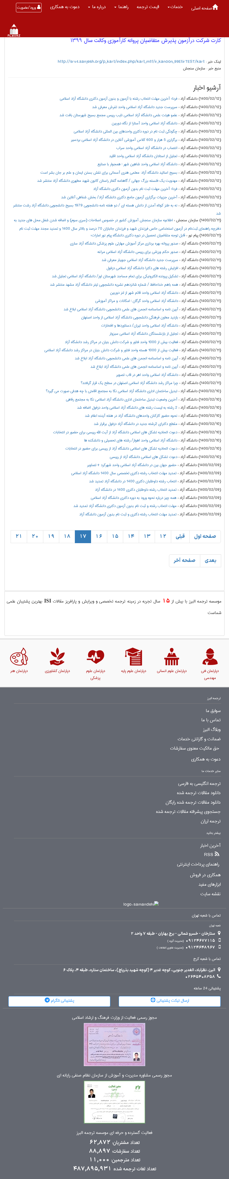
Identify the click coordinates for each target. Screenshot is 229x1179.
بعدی (210, 560)
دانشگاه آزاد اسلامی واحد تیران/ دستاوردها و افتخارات (139, 325)
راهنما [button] (122, 7)
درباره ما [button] (98, 7)
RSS (208, 855)
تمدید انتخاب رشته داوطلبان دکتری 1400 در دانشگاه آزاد (135, 489)
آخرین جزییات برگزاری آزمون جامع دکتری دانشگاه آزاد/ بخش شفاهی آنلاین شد (119, 197)
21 (18, 536)
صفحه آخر (184, 560)
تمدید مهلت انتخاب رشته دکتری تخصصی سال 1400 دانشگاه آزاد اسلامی (123, 473)
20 (35, 536)
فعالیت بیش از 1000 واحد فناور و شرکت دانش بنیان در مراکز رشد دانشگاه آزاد (121, 342)
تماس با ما (211, 720)
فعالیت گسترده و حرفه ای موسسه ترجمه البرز (114, 1133)
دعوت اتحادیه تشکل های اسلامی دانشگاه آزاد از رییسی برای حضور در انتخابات (121, 448)
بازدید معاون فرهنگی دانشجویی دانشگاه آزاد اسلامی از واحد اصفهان (129, 317)
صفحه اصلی (201, 8)
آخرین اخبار (210, 846)
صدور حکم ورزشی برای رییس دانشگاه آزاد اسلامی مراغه (137, 251)
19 (51, 536)
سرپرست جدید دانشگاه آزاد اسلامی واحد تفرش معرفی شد (134, 107)
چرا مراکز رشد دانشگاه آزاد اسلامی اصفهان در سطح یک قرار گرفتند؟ (129, 383)
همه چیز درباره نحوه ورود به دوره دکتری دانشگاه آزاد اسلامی (133, 497)
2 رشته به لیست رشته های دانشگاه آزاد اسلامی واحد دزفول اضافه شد (127, 407)
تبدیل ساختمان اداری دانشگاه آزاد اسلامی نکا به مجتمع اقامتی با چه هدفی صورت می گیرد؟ (111, 391)
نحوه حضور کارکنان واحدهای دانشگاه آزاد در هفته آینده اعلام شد (131, 415)
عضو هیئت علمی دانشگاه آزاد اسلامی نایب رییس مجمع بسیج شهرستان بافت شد (118, 115)
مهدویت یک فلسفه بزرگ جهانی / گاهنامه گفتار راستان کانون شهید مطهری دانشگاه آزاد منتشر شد (107, 180)
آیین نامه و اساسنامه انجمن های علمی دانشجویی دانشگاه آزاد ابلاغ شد (126, 358)
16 (99, 536)
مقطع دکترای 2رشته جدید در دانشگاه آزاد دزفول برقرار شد (135, 423)
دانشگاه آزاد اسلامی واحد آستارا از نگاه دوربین (144, 123)
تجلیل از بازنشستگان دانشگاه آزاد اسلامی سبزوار (143, 333)
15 (115, 536)
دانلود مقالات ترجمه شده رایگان (193, 802)
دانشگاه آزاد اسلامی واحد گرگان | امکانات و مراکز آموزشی (136, 300)
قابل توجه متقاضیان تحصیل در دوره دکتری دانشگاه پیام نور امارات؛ (137, 235)
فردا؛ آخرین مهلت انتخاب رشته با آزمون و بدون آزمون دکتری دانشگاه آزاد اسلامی (118, 98)
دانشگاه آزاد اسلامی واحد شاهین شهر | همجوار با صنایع (137, 164)
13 (147, 536)
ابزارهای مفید (210, 885)
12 (162, 536)
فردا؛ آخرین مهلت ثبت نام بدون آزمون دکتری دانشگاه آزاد (135, 188)
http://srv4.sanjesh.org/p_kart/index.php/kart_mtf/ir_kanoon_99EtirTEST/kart (131, 61)
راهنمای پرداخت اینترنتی (198, 864)
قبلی (180, 536)
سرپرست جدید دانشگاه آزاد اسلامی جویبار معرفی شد (140, 260)
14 (131, 536)
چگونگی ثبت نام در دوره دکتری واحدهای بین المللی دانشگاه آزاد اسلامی (125, 131)
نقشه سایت (211, 894)
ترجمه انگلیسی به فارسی (199, 784)
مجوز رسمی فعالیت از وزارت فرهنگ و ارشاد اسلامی (114, 1018)
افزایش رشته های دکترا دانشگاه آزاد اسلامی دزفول (142, 268)
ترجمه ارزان (211, 821)
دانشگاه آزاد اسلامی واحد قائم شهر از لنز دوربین (144, 292)
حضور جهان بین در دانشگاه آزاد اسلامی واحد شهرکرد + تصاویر (131, 465)
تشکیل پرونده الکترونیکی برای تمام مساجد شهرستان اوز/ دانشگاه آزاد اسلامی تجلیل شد (115, 276)
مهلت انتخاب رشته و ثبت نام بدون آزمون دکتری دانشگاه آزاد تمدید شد (124, 506)
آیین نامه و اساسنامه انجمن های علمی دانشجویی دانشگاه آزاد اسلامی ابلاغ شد (121, 309)
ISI (47, 601)
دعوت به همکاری (65, 7)
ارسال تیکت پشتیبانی (172, 1000)
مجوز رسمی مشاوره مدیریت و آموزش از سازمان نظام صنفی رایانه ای (114, 1075)
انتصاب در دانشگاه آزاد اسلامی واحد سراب (146, 148)
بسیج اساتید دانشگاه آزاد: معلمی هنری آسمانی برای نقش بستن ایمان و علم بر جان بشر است (108, 172)
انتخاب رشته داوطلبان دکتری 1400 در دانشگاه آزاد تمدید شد (132, 481)
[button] (175, 7)
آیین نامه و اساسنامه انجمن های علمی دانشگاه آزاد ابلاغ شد (134, 366)
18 (67, 536)
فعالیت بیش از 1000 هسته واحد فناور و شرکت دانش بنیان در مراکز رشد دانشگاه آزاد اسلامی (111, 350)
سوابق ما (213, 711)
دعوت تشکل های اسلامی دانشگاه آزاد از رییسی (143, 457)
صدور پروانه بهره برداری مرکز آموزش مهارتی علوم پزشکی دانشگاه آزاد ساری (124, 243)
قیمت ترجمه (148, 7)
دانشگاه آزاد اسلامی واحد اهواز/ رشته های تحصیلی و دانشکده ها (130, 440)
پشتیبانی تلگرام (62, 1000)
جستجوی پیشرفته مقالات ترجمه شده (188, 812)
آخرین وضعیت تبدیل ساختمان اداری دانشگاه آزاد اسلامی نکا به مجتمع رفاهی (121, 399)
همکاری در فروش (205, 875)
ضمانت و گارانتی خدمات (199, 739)
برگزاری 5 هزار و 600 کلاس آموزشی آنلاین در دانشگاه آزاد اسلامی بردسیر (124, 139)
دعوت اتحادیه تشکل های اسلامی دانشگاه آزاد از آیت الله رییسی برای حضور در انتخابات (115, 432)
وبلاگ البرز (212, 730)
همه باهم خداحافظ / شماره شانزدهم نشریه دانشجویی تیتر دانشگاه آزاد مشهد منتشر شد (114, 284)
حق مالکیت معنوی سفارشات (194, 748)
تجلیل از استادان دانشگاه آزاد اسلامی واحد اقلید (143, 156)
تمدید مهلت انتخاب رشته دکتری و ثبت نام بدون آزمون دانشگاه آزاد (127, 514)
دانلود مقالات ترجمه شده (199, 793)
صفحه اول (205, 536)
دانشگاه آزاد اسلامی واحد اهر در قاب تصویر (147, 374)
